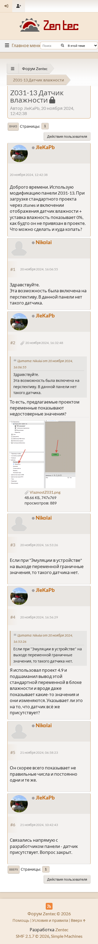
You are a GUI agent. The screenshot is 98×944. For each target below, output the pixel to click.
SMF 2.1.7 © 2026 (32, 936)
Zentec (61, 929)
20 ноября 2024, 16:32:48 (44, 343)
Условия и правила (50, 920)
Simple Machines (66, 936)
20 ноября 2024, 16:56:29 (39, 617)
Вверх (13, 869)
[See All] (12, 68)
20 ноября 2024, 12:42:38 (29, 174)
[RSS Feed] (49, 906)
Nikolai (44, 242)
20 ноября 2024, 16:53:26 (39, 545)
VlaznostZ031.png (44, 492)
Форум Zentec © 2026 (49, 913)
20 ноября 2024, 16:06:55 (39, 269)
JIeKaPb (45, 147)
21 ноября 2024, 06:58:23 (39, 752)
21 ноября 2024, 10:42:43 (39, 825)
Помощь (21, 920)
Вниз (13, 126)
